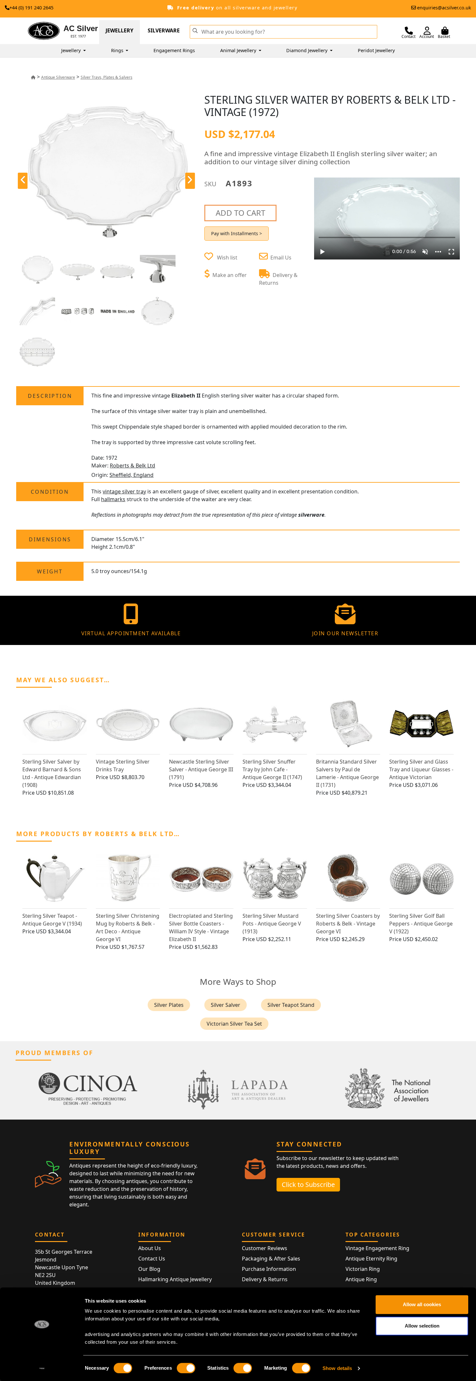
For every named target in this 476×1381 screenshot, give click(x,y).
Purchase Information (269, 1268)
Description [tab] (50, 395)
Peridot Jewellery (376, 50)
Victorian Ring (363, 1268)
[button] (195, 30)
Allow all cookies (422, 1304)
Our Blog (149, 1268)
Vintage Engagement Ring (377, 1248)
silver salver (225, 1004)
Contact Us (151, 1258)
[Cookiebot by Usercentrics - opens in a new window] (42, 1368)
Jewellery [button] (71, 50)
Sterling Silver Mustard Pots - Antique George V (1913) (272, 923)
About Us (149, 1248)
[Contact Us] (409, 31)
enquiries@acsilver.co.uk (444, 8)
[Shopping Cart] (444, 31)
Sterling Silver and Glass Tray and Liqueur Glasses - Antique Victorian (421, 769)
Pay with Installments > (236, 233)
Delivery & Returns (265, 1279)
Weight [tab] (50, 571)
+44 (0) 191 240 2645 (31, 8)
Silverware (164, 30)
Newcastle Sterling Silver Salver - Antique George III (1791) (201, 769)
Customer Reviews (264, 1248)
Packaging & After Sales (271, 1258)
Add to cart (240, 212)
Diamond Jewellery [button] (307, 50)
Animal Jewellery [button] (238, 50)
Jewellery (119, 30)
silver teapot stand (290, 1004)
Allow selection (422, 1326)
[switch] (186, 1368)
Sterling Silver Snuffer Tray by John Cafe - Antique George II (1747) (272, 769)
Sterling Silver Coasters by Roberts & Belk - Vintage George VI (348, 923)
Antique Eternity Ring (371, 1258)
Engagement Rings (174, 50)
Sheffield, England (131, 474)
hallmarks (113, 499)
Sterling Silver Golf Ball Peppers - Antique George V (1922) (421, 923)
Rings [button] (118, 50)
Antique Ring (361, 1279)
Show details (337, 1368)
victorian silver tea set (234, 1023)
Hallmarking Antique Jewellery (175, 1279)
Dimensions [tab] (50, 539)
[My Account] (427, 31)
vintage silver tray (124, 491)
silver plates (169, 1004)
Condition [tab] (50, 491)
